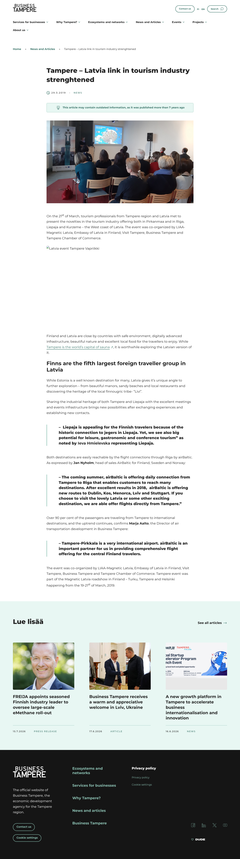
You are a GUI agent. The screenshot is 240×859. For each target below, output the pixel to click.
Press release (45, 731)
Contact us (185, 9)
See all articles (210, 623)
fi (198, 9)
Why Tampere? (66, 22)
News (78, 93)
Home (17, 49)
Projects (198, 22)
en (203, 9)
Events (176, 22)
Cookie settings (27, 837)
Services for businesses (29, 22)
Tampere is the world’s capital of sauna (78, 347)
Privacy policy (140, 777)
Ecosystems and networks (106, 22)
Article (116, 731)
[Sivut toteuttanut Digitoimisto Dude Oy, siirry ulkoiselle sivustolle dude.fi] (198, 840)
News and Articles (148, 22)
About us (19, 30)
